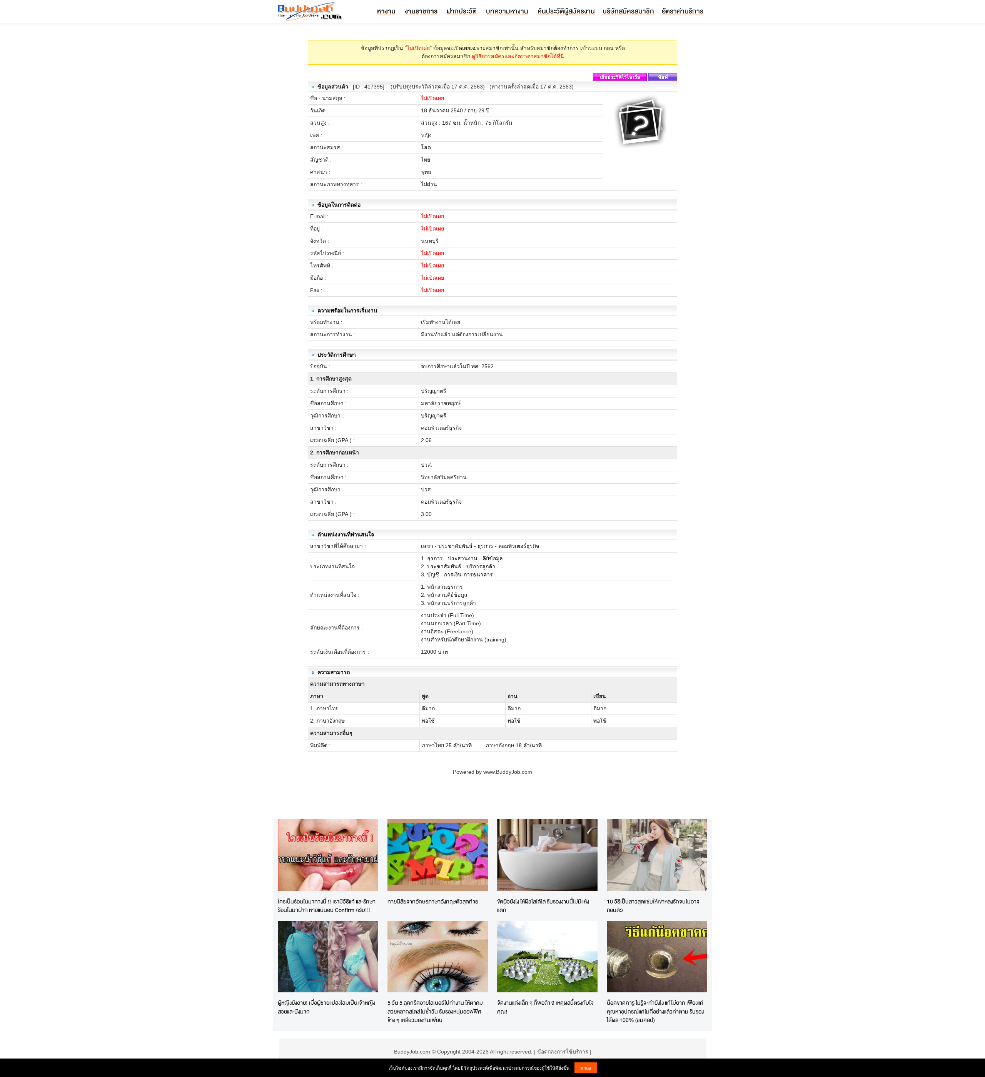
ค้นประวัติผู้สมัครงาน (566, 11)
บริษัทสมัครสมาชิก (628, 11)
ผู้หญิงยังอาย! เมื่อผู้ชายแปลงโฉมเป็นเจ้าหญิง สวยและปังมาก (326, 1007)
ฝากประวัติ (462, 11)
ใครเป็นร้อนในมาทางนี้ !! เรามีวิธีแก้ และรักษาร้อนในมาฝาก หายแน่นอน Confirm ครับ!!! (327, 906)
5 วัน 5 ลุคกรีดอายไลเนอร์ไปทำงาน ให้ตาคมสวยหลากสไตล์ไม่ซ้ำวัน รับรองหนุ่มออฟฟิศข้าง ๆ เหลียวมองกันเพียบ (435, 1011)
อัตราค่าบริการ (682, 11)
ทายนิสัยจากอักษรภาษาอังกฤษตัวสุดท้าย (432, 901)
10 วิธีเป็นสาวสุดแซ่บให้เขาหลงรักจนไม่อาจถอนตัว (653, 906)
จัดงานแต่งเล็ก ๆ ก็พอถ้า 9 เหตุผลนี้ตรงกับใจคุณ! (545, 1007)
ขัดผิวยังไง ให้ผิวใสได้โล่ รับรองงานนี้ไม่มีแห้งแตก (543, 906)
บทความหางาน (507, 11)
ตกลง (585, 1067)
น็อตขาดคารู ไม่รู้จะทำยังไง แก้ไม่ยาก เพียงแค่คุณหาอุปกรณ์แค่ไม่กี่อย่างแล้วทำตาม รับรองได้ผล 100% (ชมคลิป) (655, 1011)
